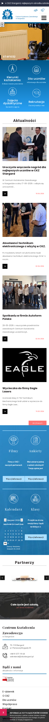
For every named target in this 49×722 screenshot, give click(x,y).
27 (16, 540)
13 (16, 534)
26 (13, 540)
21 (19, 537)
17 (8, 537)
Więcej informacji (13, 479)
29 (22, 540)
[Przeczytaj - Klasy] (36, 499)
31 (8, 543)
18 (10, 537)
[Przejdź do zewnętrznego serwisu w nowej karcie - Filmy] (13, 440)
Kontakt (6, 708)
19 (13, 537)
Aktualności (24, 120)
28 (19, 540)
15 (21, 534)
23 (5, 540)
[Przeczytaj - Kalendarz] (13, 499)
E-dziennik (8, 691)
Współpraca (9, 704)
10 (8, 534)
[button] (2, 3)
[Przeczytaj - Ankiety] (36, 440)
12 (13, 534)
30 (5, 543)
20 (16, 537)
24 (8, 540)
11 (10, 534)
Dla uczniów (9, 700)
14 (19, 534)
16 (5, 537)
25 (11, 540)
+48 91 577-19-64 (44, 10)
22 (22, 537)
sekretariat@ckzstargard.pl (37, 10)
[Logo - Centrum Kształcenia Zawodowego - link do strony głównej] (10, 14)
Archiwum (38, 423)
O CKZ (5, 695)
